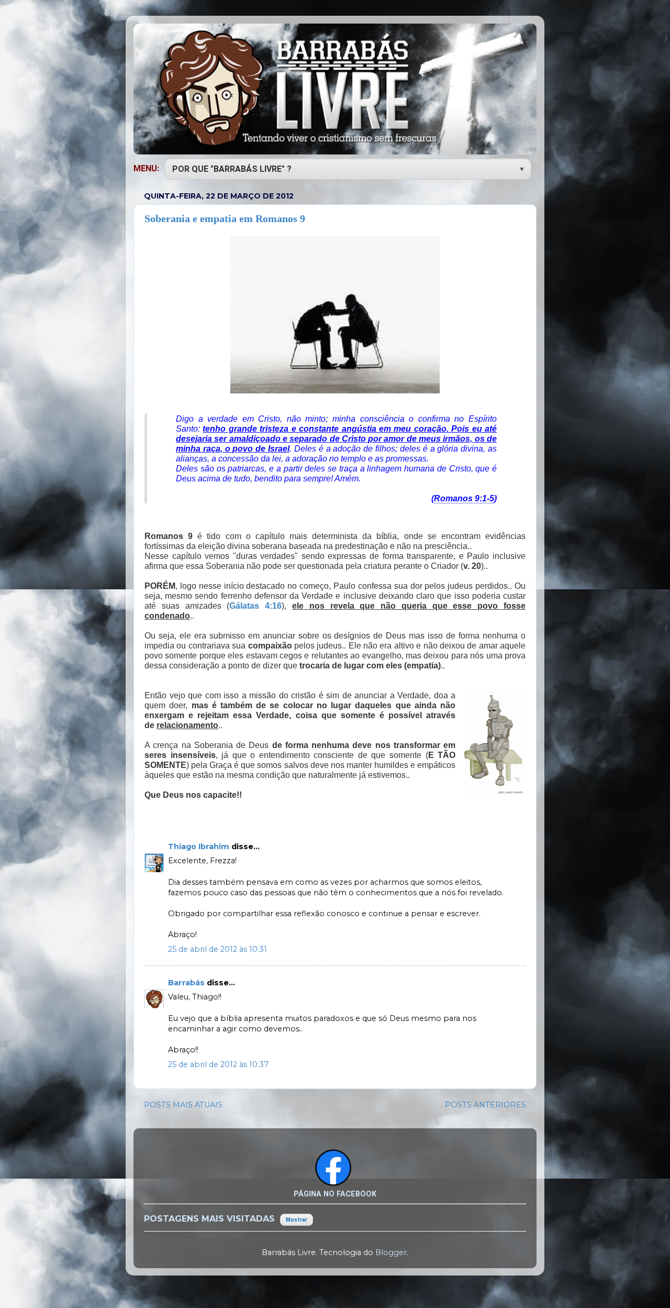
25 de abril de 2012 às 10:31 (217, 949)
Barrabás (187, 982)
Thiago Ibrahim (199, 846)
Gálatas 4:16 (255, 605)
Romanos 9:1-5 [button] (464, 498)
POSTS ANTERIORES (485, 1104)
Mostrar (296, 1220)
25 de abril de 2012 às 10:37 (218, 1064)
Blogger (391, 1252)
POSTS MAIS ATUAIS (183, 1104)
